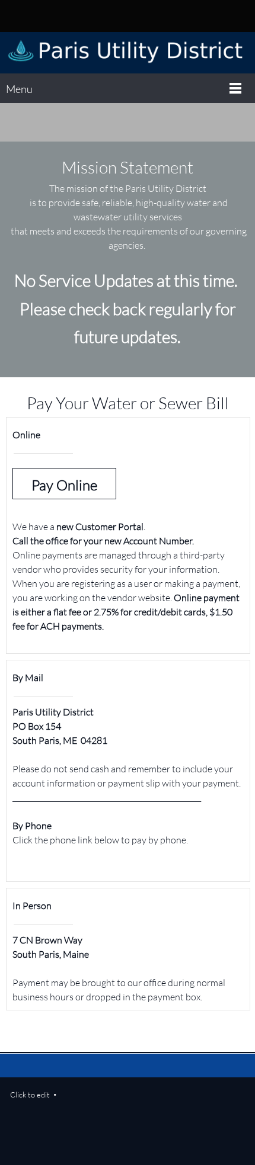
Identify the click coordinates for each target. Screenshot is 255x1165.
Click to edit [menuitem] (30, 1094)
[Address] (136, 16)
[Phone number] (119, 16)
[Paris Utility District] (127, 52)
